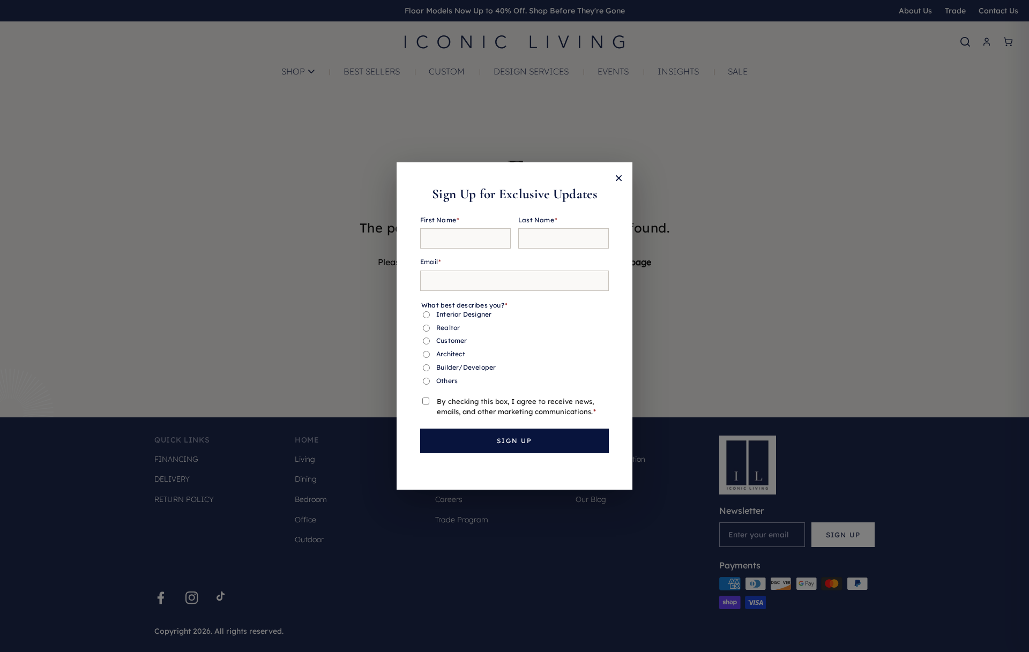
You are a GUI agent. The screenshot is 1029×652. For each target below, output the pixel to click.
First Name (439, 220)
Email (430, 262)
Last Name (537, 220)
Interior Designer (463, 314)
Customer (451, 340)
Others (447, 381)
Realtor (448, 328)
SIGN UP (514, 441)
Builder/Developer (466, 367)
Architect (450, 354)
